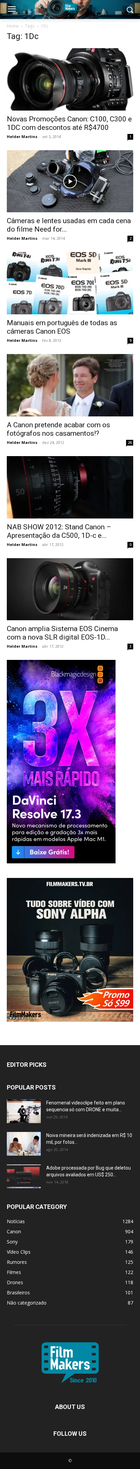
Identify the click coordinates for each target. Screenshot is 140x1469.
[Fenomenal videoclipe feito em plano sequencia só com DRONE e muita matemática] (24, 1111)
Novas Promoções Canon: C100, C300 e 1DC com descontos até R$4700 (69, 123)
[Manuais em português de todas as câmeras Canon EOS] (70, 283)
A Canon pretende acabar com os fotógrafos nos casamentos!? (58, 429)
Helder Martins (22, 136)
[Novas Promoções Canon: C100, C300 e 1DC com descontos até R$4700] (70, 79)
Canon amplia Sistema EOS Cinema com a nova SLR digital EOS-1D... (62, 633)
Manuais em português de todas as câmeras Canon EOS (62, 327)
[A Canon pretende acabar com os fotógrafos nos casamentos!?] (70, 385)
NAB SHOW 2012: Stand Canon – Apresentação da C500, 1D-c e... (59, 531)
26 (130, 442)
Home (13, 26)
